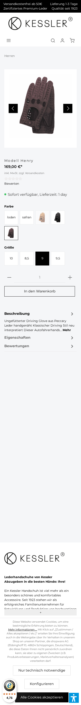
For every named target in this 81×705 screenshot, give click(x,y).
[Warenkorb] (72, 40)
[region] (40, 108)
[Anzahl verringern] (9, 277)
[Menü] (8, 40)
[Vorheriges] (13, 108)
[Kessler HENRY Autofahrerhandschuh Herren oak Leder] (40, 106)
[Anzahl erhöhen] (70, 277)
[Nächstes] (67, 108)
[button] (74, 698)
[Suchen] (53, 40)
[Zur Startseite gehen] (40, 23)
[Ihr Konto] (62, 40)
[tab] (39, 321)
